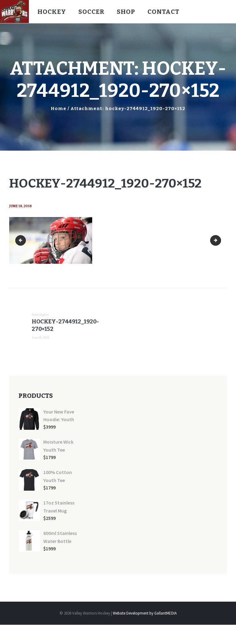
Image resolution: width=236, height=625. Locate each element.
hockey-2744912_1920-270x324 (219, 240)
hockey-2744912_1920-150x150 (22, 240)
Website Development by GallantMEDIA (145, 613)
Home (58, 108)
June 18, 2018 (20, 206)
